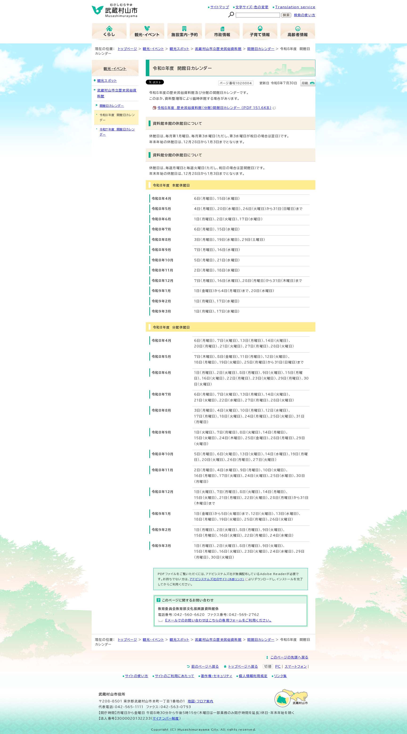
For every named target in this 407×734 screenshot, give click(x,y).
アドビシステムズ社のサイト (217, 579)
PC (278, 666)
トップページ (127, 48)
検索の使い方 (304, 15)
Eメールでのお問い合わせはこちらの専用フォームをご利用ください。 (218, 620)
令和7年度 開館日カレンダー (117, 132)
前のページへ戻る (205, 666)
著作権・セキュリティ (216, 676)
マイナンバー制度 (166, 718)
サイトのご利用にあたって (174, 676)
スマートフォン (296, 666)
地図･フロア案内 (201, 701)
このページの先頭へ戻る (289, 657)
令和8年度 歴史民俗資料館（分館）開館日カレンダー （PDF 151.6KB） (215, 107)
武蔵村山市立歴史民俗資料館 (218, 48)
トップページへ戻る (243, 666)
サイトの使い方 (136, 676)
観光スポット (179, 48)
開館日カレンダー (260, 48)
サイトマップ (219, 7)
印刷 (305, 83)
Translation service (295, 7)
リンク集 (280, 676)
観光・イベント (153, 48)
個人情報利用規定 (253, 676)
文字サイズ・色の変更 (252, 7)
